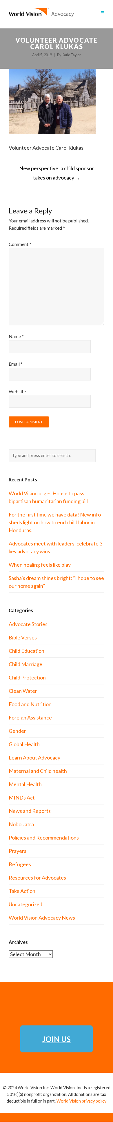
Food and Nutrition (30, 704)
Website (17, 391)
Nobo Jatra (21, 824)
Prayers (17, 851)
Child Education (26, 651)
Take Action (22, 891)
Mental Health (25, 784)
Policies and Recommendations (44, 837)
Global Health (24, 744)
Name (16, 336)
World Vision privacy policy (81, 1101)
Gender (17, 731)
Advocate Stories (28, 624)
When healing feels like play (40, 564)
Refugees (20, 864)
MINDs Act (22, 797)
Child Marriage (25, 664)
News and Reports (30, 811)
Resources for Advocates (37, 877)
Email (16, 364)
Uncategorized (25, 904)
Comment (20, 244)
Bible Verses (23, 637)
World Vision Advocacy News (42, 917)
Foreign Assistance (30, 717)
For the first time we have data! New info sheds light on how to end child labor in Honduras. (55, 522)
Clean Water (23, 691)
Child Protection (27, 677)
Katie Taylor (71, 55)
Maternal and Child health (38, 771)
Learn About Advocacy (34, 757)
